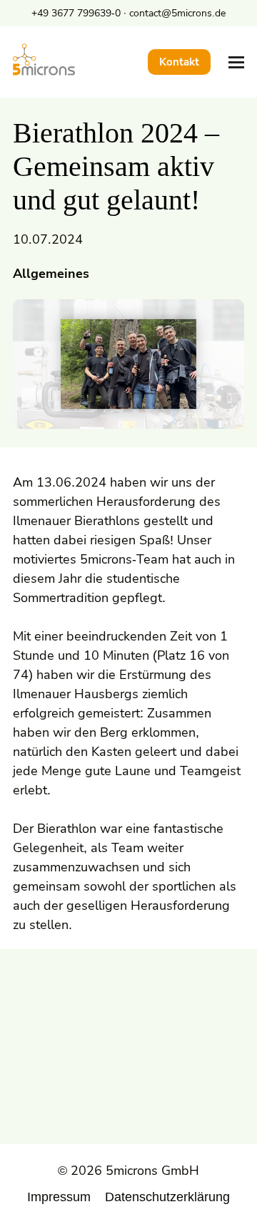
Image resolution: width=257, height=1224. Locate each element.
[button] (236, 62)
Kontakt (179, 62)
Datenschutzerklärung (167, 1197)
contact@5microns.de (177, 13)
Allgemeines (51, 273)
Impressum (59, 1197)
